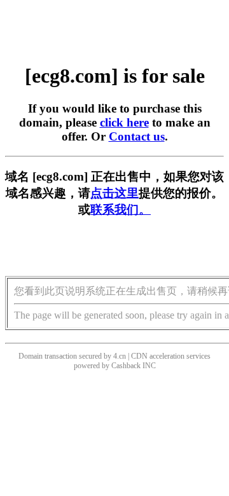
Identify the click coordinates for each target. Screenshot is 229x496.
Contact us (137, 136)
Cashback (126, 365)
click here (124, 122)
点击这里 (114, 193)
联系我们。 (120, 209)
